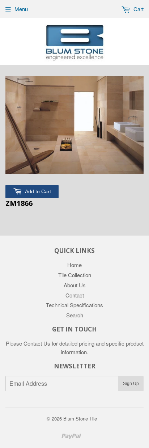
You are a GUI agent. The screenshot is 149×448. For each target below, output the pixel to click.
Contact (74, 295)
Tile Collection (74, 275)
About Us (75, 285)
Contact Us (37, 343)
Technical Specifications (74, 305)
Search (74, 315)
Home (74, 265)
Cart (138, 9)
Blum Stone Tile (80, 418)
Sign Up (131, 383)
